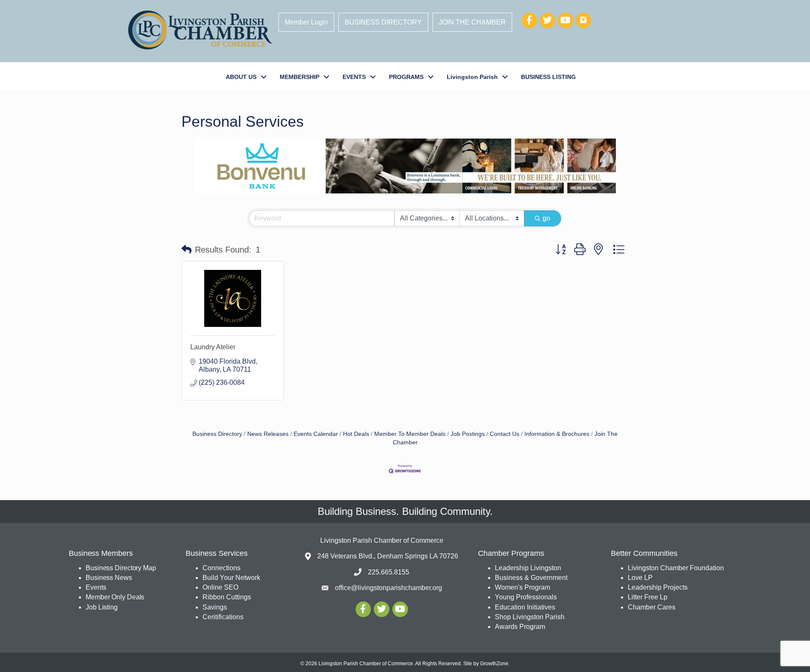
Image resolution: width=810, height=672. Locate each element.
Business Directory (217, 434)
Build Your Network (231, 577)
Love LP (640, 577)
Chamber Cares (651, 607)
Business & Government (531, 577)
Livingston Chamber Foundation (676, 567)
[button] (186, 249)
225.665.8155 (388, 572)
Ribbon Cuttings (226, 597)
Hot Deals (356, 434)
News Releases (268, 434)
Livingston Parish (472, 76)
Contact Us (504, 434)
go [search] (546, 218)
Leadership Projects (658, 587)
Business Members (100, 553)
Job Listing (102, 607)
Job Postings (468, 434)
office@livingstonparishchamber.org (388, 587)
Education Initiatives (525, 607)
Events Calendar (316, 434)
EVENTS (354, 76)
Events (96, 587)
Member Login (306, 22)
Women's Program (522, 587)
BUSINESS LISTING (548, 76)
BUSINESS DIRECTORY (383, 22)
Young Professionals (526, 597)
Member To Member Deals (410, 434)
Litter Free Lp (647, 597)
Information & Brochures (556, 434)
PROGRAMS (406, 76)
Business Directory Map (121, 567)
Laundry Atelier (212, 347)
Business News (109, 577)
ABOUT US (241, 76)
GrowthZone (494, 664)
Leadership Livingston (528, 567)
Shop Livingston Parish (529, 616)
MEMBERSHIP (299, 76)
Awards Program (521, 626)
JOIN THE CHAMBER (472, 22)
